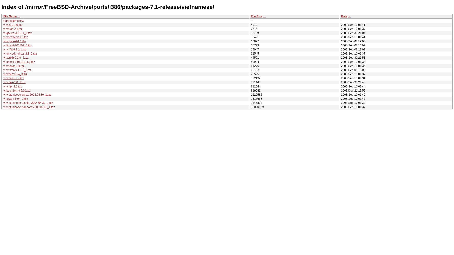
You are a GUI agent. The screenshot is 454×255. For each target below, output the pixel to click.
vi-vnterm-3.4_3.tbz (15, 74)
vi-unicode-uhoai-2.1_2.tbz (20, 53)
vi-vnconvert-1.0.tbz (15, 37)
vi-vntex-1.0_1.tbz (14, 82)
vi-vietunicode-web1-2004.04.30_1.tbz (27, 94)
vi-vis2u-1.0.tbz (12, 24)
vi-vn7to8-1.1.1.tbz (14, 49)
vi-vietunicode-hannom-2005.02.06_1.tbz (29, 107)
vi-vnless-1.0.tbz (13, 78)
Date (344, 16)
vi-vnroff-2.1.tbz (13, 28)
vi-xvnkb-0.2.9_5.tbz (16, 57)
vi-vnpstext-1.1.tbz (14, 41)
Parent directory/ (13, 20)
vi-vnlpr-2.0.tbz (12, 86)
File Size (256, 16)
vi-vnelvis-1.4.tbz (13, 65)
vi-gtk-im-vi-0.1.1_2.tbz (17, 33)
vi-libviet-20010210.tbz (17, 45)
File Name (10, 16)
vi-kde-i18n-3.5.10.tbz (17, 90)
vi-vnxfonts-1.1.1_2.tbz (17, 70)
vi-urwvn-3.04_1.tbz (15, 98)
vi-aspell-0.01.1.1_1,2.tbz (19, 61)
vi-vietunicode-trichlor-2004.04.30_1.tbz (28, 102)
